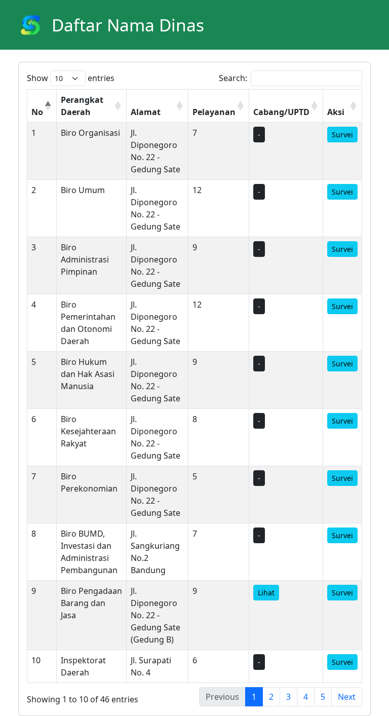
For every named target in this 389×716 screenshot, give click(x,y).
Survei (342, 134)
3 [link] (288, 696)
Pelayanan (214, 112)
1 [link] (254, 696)
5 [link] (323, 696)
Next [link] (347, 696)
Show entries (70, 78)
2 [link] (271, 696)
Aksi (335, 112)
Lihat (266, 592)
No (37, 112)
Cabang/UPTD (281, 112)
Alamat (146, 112)
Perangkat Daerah (82, 106)
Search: (233, 78)
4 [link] (305, 696)
